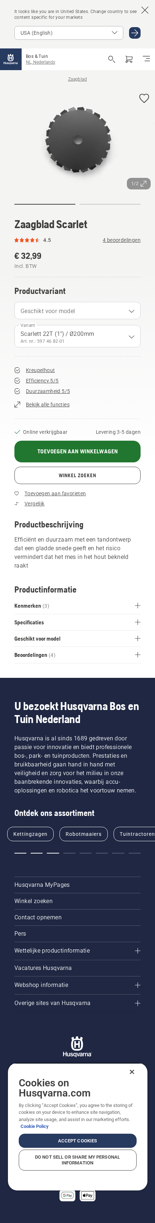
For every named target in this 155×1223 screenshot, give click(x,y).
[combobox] (77, 310)
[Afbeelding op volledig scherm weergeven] (77, 140)
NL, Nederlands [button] (40, 62)
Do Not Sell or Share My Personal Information (77, 1160)
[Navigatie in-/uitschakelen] (146, 59)
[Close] (132, 1072)
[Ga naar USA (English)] (135, 33)
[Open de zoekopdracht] (111, 59)
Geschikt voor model (48, 311)
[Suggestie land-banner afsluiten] (145, 10)
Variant (28, 325)
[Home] (11, 59)
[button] (144, 98)
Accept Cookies (77, 1140)
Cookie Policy (35, 1126)
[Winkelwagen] (129, 59)
